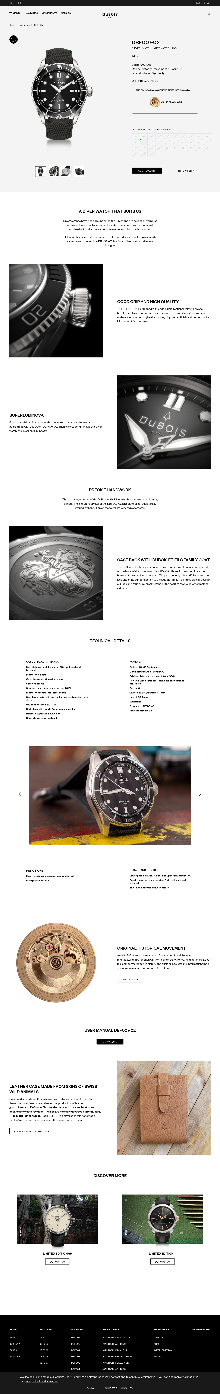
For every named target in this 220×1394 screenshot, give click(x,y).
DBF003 (75, 1356)
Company (14, 1343)
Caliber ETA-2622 (115, 1350)
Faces (13, 1350)
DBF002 (75, 1362)
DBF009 (44, 1350)
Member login (203, 3)
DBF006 (75, 1337)
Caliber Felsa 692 (116, 1362)
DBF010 (44, 1343)
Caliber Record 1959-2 (119, 1356)
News (12, 1337)
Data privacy (163, 1350)
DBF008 (44, 1356)
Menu (16, 13)
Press (158, 1356)
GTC (156, 1343)
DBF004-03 (57, 1261)
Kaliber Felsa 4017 (116, 1337)
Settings (91, 1388)
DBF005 (75, 1343)
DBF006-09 (162, 1261)
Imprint (159, 1337)
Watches (32, 13)
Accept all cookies (118, 1388)
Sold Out (77, 1329)
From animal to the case (32, 1131)
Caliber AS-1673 (114, 1343)
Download (110, 1041)
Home (12, 25)
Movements (49, 13)
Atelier (14, 1356)
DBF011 (44, 1337)
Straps (66, 13)
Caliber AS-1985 (114, 1369)
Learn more (130, 979)
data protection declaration (41, 1381)
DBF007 (38, 25)
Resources (161, 1329)
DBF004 (75, 1350)
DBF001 (75, 1369)
